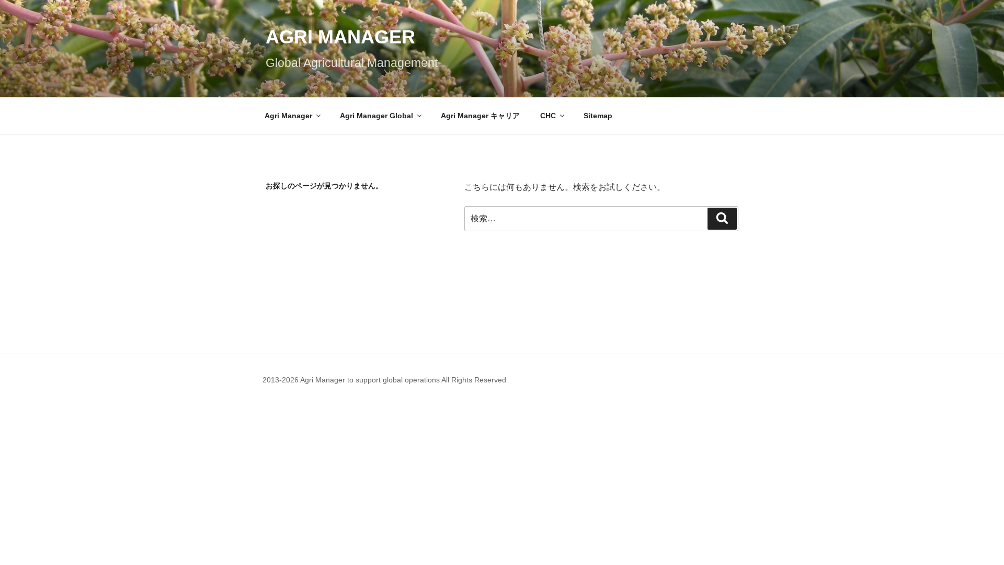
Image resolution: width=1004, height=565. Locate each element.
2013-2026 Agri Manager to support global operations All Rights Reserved (384, 380)
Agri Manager (340, 37)
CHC (548, 115)
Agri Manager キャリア (480, 115)
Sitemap (598, 115)
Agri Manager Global (376, 115)
